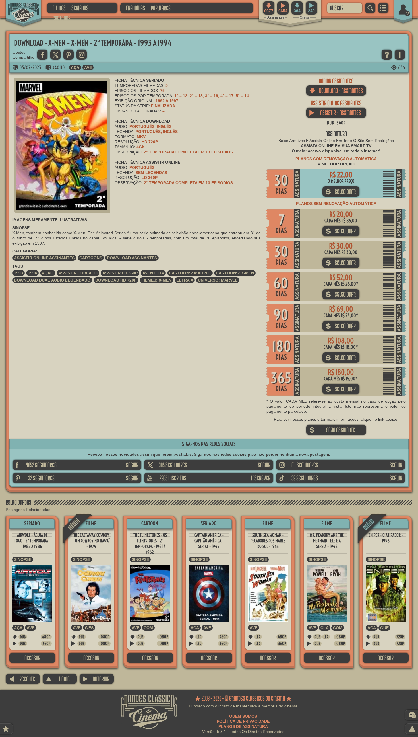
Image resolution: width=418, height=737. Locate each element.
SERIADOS (79, 7)
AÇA (75, 67)
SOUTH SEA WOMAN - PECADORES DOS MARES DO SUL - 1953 (268, 540)
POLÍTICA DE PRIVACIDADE (243, 721)
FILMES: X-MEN (156, 280)
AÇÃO (47, 273)
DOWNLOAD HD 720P (115, 280)
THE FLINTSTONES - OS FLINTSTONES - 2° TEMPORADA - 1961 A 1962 (150, 543)
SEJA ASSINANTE (332, 429)
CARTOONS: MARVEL (190, 273)
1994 (32, 273)
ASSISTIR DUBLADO (78, 273)
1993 (18, 273)
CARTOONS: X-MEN (235, 273)
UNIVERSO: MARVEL (218, 280)
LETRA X (184, 280)
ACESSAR (32, 657)
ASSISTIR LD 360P (120, 273)
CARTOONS (62, 18)
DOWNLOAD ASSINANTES (132, 258)
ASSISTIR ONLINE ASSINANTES (44, 258)
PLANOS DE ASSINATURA (243, 726)
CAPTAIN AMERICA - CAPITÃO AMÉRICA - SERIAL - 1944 (209, 540)
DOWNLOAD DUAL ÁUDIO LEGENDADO (52, 280)
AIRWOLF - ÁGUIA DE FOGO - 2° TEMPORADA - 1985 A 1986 (32, 540)
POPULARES (161, 7)
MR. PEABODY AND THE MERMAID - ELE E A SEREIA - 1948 (327, 540)
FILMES (59, 7)
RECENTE (22, 678)
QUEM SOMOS (243, 716)
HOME (57, 678)
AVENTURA (153, 273)
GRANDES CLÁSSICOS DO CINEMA (18, 7)
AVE (88, 67)
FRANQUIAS (135, 7)
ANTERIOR (95, 678)
